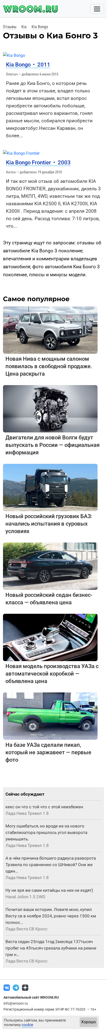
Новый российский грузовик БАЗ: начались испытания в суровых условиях (48, 523)
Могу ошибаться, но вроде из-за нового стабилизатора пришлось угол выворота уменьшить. (46, 832)
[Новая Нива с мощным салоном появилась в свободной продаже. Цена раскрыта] (50, 329)
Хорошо (88, 1022)
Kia (24, 26)
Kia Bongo (40, 26)
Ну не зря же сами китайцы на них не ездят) (49, 890)
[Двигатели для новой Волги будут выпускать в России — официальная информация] (50, 408)
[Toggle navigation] (97, 9)
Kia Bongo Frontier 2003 (38, 162)
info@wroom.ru (15, 1003)
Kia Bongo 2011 (28, 65)
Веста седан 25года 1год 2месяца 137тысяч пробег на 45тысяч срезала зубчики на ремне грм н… (50, 948)
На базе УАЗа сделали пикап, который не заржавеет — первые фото (48, 752)
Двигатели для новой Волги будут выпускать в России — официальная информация (52, 445)
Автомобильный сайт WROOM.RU (31, 997)
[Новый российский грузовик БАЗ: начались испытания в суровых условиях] (50, 487)
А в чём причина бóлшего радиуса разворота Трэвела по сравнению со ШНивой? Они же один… (50, 865)
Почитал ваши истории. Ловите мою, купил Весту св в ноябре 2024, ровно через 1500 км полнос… (50, 916)
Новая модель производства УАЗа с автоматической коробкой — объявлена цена (52, 673)
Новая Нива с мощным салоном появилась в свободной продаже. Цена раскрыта (48, 366)
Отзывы (9, 26)
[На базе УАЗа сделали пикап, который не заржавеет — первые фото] (50, 715)
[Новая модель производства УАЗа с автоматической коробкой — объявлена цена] (50, 637)
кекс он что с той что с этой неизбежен (44, 806)
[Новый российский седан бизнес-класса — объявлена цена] (50, 565)
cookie (27, 1025)
